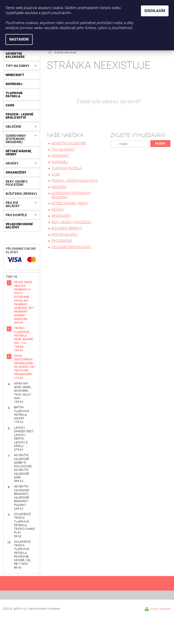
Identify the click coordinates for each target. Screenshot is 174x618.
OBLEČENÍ (13, 126)
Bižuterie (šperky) (21, 193)
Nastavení (19, 39)
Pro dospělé (16, 215)
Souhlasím (154, 11)
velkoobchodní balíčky (19, 225)
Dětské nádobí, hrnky (19, 152)
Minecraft (15, 75)
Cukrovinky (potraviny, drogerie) (16, 139)
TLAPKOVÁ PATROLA (14, 94)
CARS (10, 105)
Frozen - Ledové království (20, 115)
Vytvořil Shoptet (160, 609)
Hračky (12, 163)
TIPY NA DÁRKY (17, 66)
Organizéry (16, 172)
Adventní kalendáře (15, 55)
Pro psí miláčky (13, 204)
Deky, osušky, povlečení (17, 183)
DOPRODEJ (14, 84)
